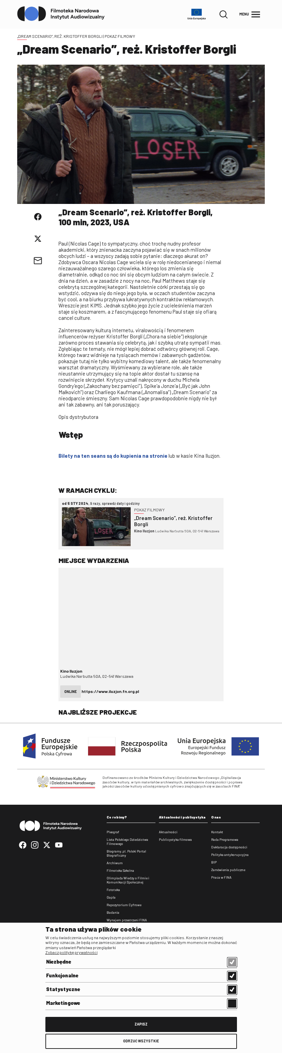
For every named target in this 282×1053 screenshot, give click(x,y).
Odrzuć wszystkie (141, 1041)
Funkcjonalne (62, 975)
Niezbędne (58, 961)
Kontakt (217, 832)
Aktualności (168, 832)
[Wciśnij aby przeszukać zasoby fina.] (223, 14)
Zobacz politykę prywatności (71, 952)
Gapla (111, 897)
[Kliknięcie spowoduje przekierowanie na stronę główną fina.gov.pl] (61, 14)
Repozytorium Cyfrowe (124, 905)
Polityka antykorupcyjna (230, 855)
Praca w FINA (221, 877)
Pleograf (113, 832)
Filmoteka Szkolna (120, 870)
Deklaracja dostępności (229, 847)
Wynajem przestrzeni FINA (127, 920)
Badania (113, 912)
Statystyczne (63, 989)
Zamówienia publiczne (228, 870)
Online (70, 691)
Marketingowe (63, 1003)
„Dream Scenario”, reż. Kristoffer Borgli (59, 36)
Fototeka (113, 890)
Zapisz (141, 1024)
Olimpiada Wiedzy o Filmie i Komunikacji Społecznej (128, 880)
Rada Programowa (224, 839)
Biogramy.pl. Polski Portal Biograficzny (126, 853)
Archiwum (115, 863)
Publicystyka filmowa (175, 839)
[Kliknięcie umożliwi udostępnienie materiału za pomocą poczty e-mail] (37, 260)
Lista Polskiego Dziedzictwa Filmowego (127, 841)
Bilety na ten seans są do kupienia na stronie (112, 456)
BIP (214, 862)
